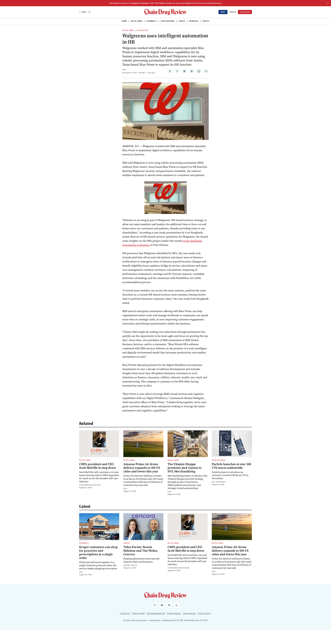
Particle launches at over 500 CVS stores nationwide (231, 466)
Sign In (233, 12)
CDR (124, 70)
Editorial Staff (138, 613)
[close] (328, 3)
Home (124, 21)
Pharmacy (151, 21)
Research (193, 21)
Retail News (136, 21)
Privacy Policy (204, 613)
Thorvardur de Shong (90, 485)
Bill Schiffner (218, 482)
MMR (223, 12)
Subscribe (245, 12)
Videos (182, 21)
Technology (142, 30)
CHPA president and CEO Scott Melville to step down (97, 466)
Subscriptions (189, 613)
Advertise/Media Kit (156, 613)
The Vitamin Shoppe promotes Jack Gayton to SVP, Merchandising (184, 467)
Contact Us (125, 613)
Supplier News (167, 21)
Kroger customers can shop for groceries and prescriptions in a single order (98, 552)
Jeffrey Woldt (130, 565)
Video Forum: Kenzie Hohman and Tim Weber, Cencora (140, 550)
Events (205, 21)
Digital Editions (174, 613)
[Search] (89, 12)
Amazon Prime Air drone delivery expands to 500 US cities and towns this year (141, 467)
